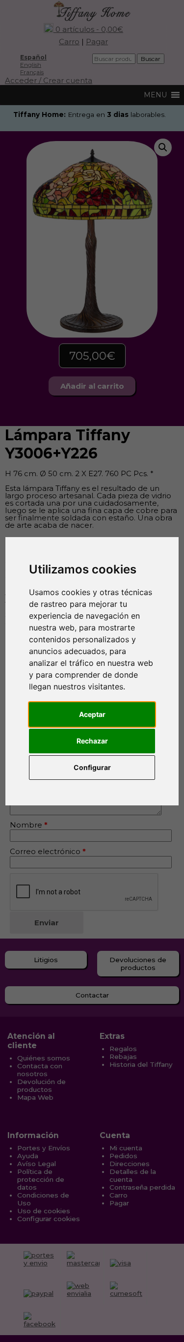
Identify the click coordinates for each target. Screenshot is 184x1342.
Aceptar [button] (92, 714)
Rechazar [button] (92, 741)
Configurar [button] (92, 767)
